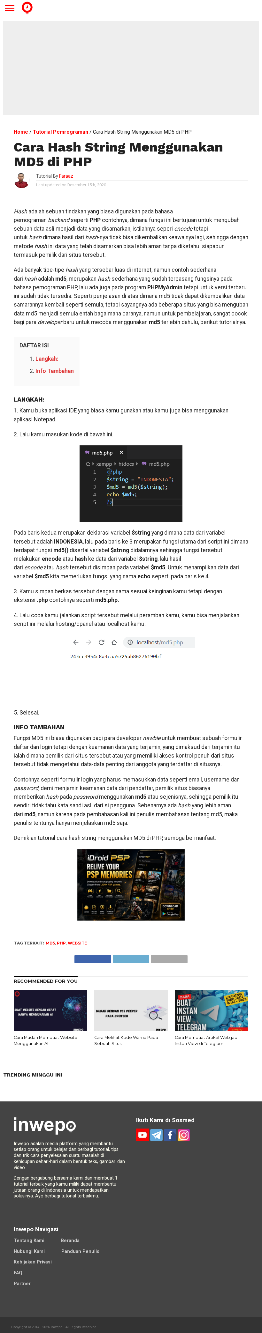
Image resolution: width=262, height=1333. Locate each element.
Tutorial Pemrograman (60, 132)
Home (21, 132)
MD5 (50, 943)
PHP (61, 943)
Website (77, 943)
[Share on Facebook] (92, 957)
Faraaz (66, 176)
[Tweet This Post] (130, 957)
